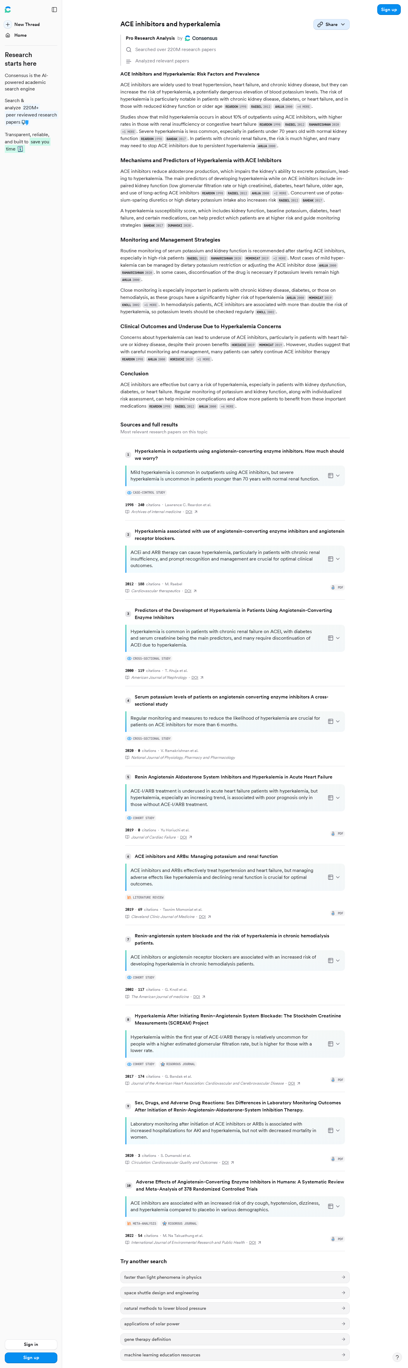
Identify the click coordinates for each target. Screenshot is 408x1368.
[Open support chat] (397, 1357)
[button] (389, 9)
